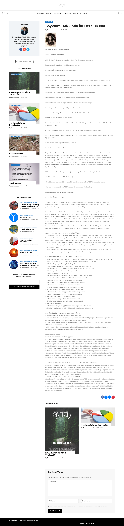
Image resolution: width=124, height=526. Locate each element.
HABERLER (68, 13)
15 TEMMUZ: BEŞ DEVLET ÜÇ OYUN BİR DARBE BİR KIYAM (29, 205)
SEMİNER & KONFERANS (80, 13)
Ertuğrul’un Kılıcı (25, 217)
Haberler (27, 202)
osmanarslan (51, 30)
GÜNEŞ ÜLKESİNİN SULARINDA (26, 241)
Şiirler (18, 165)
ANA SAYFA (40, 13)
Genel (13, 74)
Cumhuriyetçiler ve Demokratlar (94, 425)
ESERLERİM (57, 13)
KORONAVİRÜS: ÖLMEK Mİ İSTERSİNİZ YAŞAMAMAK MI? (29, 264)
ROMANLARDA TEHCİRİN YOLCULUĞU (55, 454)
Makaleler (49, 21)
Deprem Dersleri (16, 154)
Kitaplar (82, 523)
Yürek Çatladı (15, 183)
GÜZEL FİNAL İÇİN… (26, 253)
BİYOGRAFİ (49, 13)
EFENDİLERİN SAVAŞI (27, 229)
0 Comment (75, 30)
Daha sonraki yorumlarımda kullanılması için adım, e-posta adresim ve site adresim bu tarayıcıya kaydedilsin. (78, 506)
